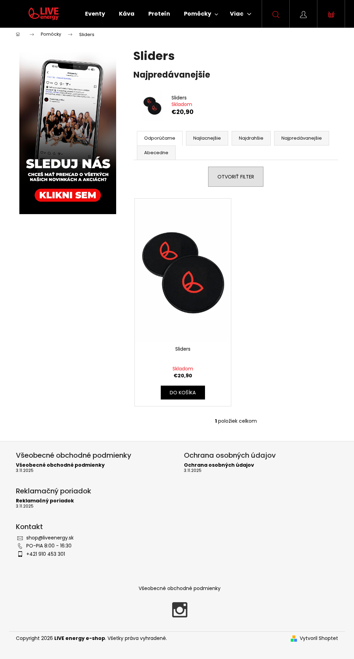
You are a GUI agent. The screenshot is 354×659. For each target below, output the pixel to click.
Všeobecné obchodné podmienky (60, 465)
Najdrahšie (251, 138)
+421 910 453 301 (45, 554)
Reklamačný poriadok (45, 500)
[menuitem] (95, 14)
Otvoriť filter (235, 176)
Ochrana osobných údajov (219, 465)
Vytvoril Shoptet (319, 638)
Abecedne (156, 152)
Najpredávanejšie (301, 138)
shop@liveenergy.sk (50, 537)
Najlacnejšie (207, 138)
